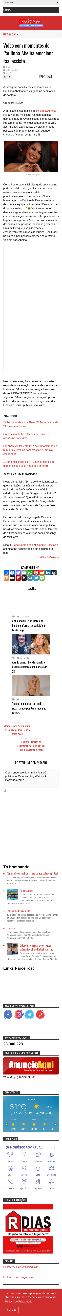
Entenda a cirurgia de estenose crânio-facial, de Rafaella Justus (36, 947)
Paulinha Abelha (46, 110)
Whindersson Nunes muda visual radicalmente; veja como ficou (17, 730)
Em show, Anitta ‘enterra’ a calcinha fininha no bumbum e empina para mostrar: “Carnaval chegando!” (30, 450)
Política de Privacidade (18, 911)
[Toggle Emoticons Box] (5, 790)
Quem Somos (26, 891)
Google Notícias (46, 545)
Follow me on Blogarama (18, 1277)
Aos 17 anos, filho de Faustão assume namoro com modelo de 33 (29, 667)
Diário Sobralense (22, 545)
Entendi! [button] (12, 1310)
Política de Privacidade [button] (18, 1301)
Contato (11, 928)
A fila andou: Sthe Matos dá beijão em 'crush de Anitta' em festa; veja (28, 625)
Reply (8, 67)
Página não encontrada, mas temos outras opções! (32, 873)
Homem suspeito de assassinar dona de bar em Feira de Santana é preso (31, 746)
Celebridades (12, 70)
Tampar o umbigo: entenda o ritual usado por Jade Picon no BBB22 (29, 708)
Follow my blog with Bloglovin (20, 1267)
